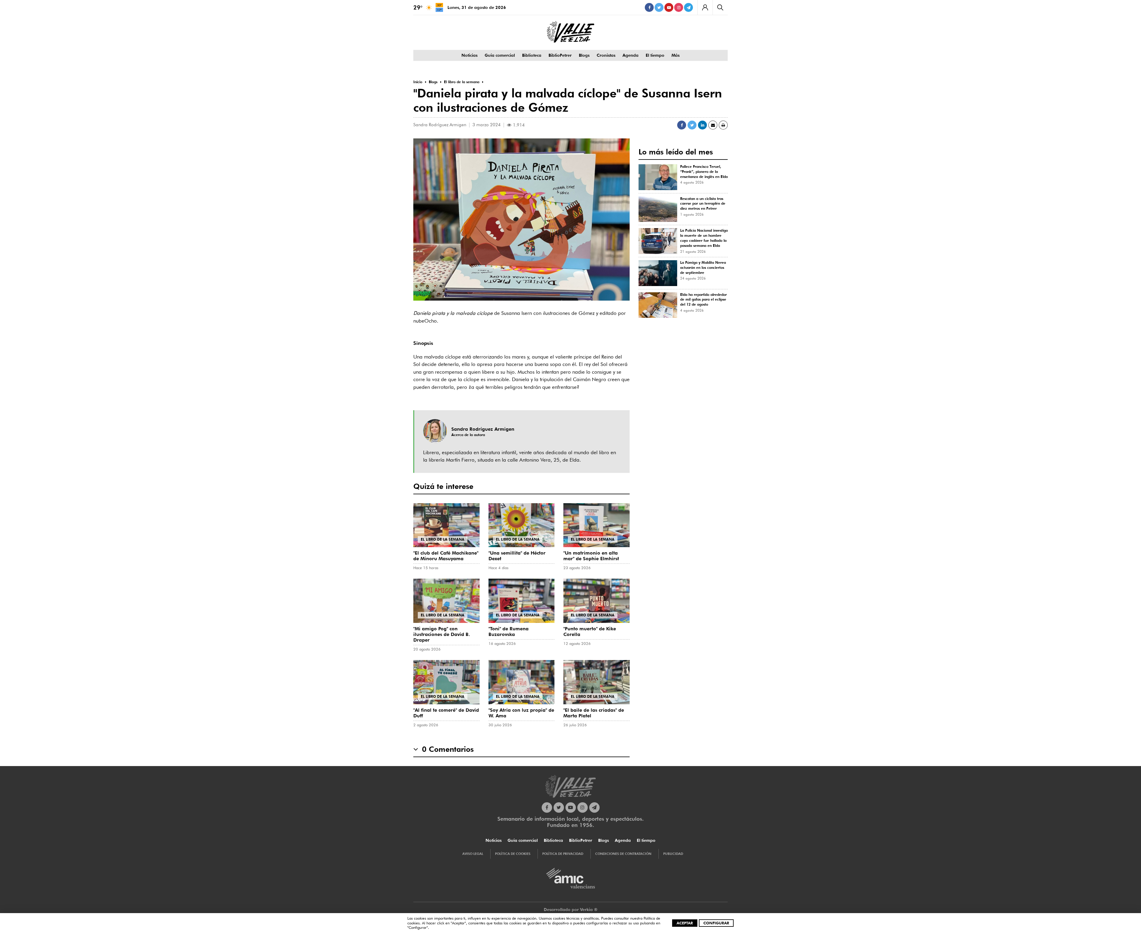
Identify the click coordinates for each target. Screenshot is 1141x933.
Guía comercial (500, 55)
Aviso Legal (472, 854)
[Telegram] (688, 7)
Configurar (716, 923)
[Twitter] (659, 7)
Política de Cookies (512, 854)
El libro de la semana (442, 539)
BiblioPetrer (560, 55)
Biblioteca (531, 55)
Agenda (630, 55)
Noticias (469, 55)
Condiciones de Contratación (623, 854)
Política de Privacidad (562, 854)
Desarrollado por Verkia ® (571, 909)
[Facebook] (649, 7)
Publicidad (673, 854)
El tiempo (655, 55)
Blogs (584, 55)
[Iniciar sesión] (705, 7)
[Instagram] (678, 7)
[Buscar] (720, 7)
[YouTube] (668, 7)
